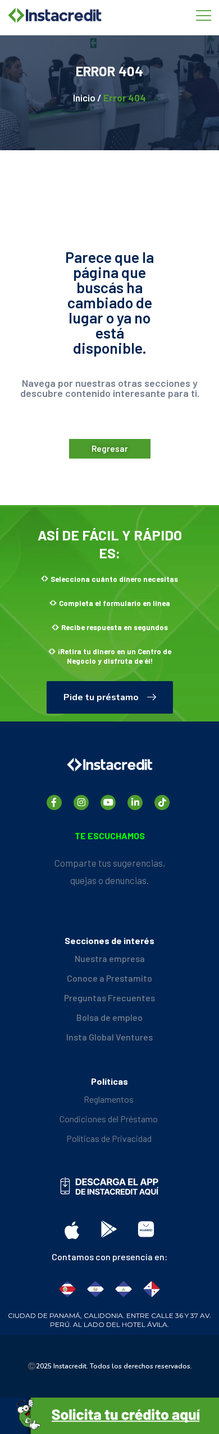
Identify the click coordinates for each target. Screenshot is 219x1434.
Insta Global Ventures (109, 1036)
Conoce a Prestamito (109, 978)
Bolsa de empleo (109, 1017)
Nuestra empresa (110, 958)
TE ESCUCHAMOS (110, 835)
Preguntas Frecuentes (109, 997)
